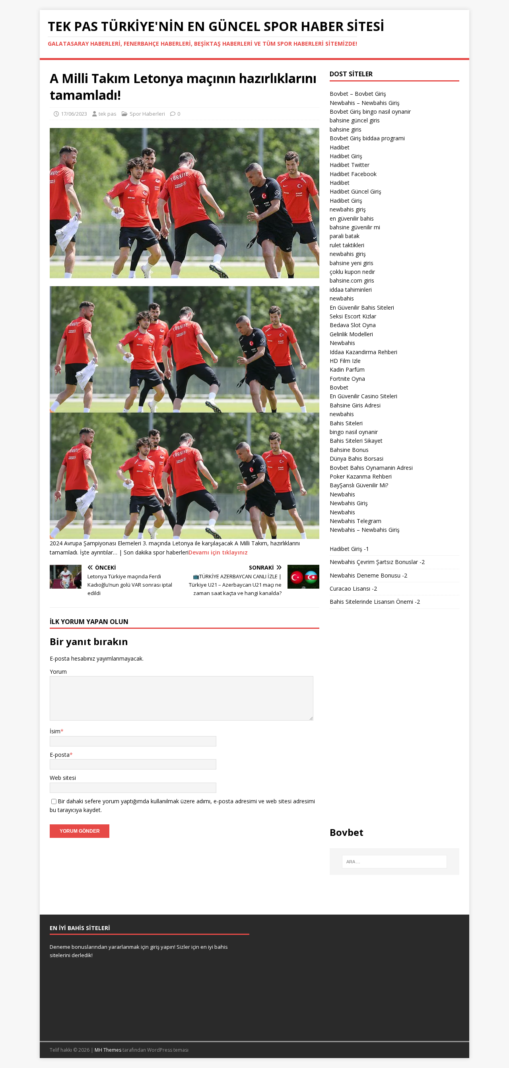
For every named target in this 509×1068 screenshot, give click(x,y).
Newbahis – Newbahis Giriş (365, 103)
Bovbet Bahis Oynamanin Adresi (371, 467)
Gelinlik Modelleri (351, 334)
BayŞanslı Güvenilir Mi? (359, 485)
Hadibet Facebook (353, 174)
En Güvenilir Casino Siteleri (363, 396)
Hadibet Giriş (346, 156)
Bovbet (339, 387)
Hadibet (340, 147)
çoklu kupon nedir (352, 271)
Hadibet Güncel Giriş (355, 191)
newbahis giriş (348, 209)
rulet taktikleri (347, 245)
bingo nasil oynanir (354, 432)
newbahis (342, 298)
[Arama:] (394, 861)
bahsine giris (345, 129)
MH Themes (108, 1050)
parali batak (344, 236)
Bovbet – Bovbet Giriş (358, 93)
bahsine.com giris (352, 280)
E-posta (60, 754)
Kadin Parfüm (347, 369)
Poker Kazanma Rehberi (361, 476)
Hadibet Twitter (349, 165)
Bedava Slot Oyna (353, 325)
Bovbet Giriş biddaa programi (367, 138)
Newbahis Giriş (349, 503)
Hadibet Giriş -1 (349, 548)
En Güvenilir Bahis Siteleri (362, 307)
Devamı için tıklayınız (218, 552)
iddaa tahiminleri (351, 289)
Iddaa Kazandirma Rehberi (363, 352)
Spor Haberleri (147, 113)
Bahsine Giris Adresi (355, 405)
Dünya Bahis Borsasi (356, 458)
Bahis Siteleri (346, 423)
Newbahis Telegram (355, 521)
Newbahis (342, 343)
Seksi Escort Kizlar (353, 316)
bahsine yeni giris (351, 263)
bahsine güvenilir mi (355, 227)
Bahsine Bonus (349, 450)
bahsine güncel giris (355, 120)
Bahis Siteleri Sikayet (356, 440)
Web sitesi (63, 777)
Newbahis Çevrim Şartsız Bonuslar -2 (377, 562)
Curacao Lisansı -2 (353, 588)
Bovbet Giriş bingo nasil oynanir (370, 111)
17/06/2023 (74, 113)
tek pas (108, 113)
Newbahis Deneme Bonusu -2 (368, 575)
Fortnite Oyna (347, 378)
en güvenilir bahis (352, 218)
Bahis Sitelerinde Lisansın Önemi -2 (375, 601)
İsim (55, 731)
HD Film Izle (345, 360)
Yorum (58, 671)
